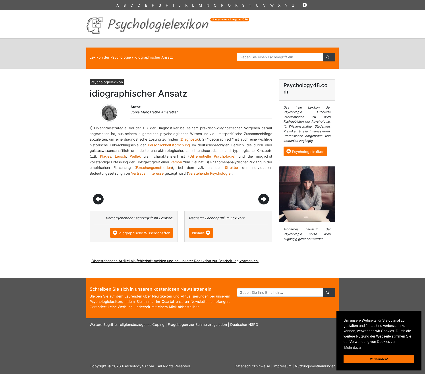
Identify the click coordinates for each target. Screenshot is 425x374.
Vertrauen (139, 173)
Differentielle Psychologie (211, 156)
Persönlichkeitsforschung (169, 145)
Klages (105, 156)
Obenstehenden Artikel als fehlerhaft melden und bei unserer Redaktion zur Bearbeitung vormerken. (175, 261)
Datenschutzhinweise (252, 366)
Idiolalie (198, 233)
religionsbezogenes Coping (141, 324)
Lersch (120, 156)
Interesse (156, 173)
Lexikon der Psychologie (110, 57)
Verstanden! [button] (379, 359)
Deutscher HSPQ (244, 324)
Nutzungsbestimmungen (315, 366)
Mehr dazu (352, 347)
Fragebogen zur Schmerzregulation (197, 324)
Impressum (282, 366)
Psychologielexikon (307, 151)
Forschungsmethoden (154, 167)
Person (176, 162)
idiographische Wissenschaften (144, 233)
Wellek (135, 156)
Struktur (231, 167)
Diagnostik (190, 139)
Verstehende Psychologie (209, 173)
